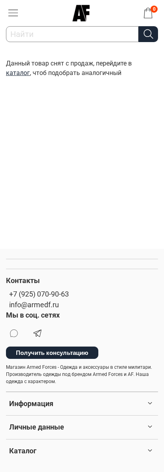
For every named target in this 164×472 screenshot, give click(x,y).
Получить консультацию (52, 352)
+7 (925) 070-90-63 (39, 294)
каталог (18, 73)
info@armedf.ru (34, 305)
